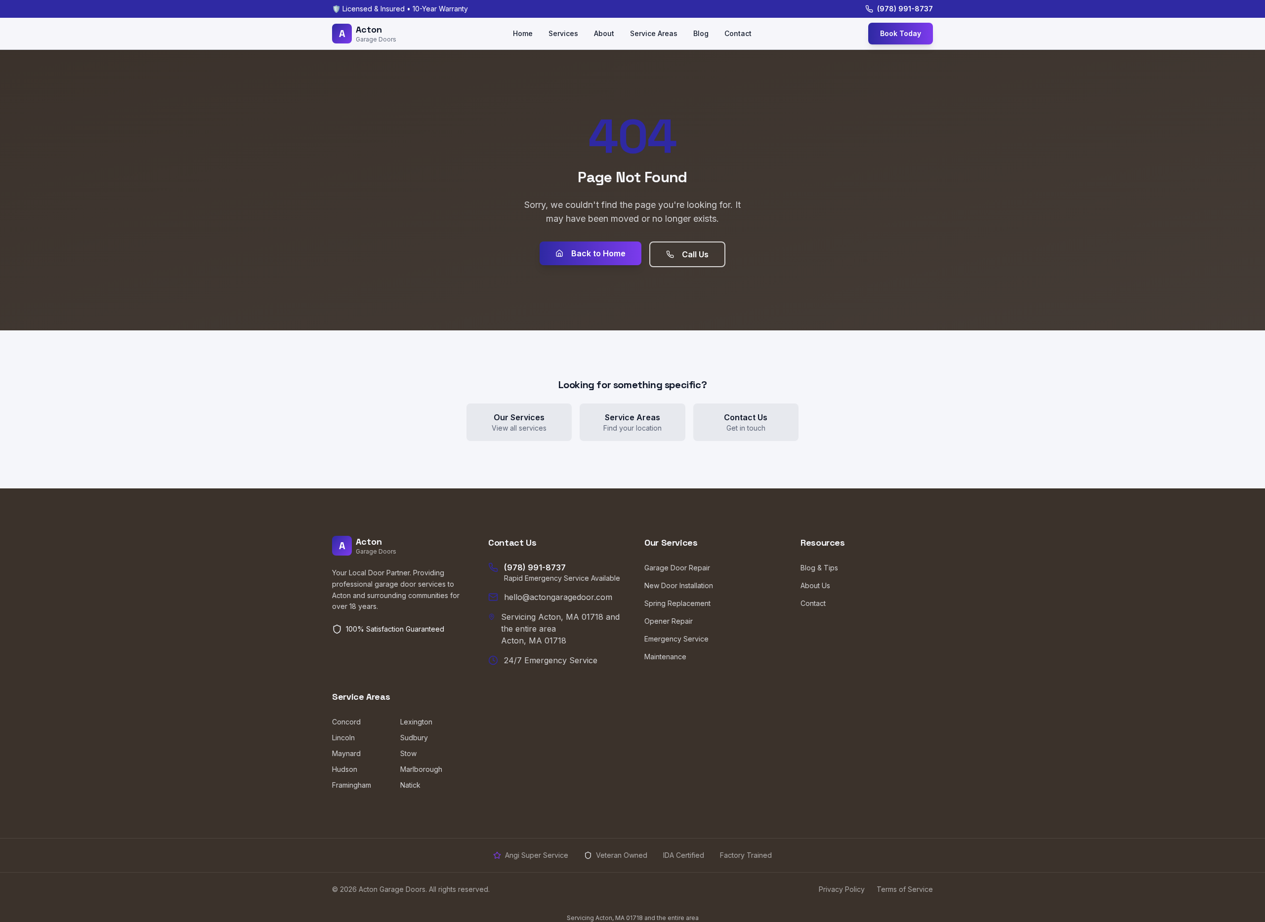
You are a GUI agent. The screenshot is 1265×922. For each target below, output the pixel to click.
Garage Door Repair (677, 567)
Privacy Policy (842, 889)
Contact (738, 33)
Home (523, 33)
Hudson (344, 769)
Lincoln (343, 737)
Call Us (695, 254)
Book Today (900, 33)
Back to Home (598, 253)
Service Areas (653, 33)
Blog (701, 33)
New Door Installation (678, 585)
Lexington (416, 722)
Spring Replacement (677, 603)
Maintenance (665, 656)
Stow (408, 753)
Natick (410, 785)
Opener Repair (668, 621)
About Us (815, 585)
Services (563, 33)
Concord (346, 722)
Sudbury (414, 737)
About (604, 33)
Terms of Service (905, 889)
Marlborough (421, 769)
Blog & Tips (819, 567)
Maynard (346, 753)
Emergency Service (676, 639)
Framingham (351, 785)
